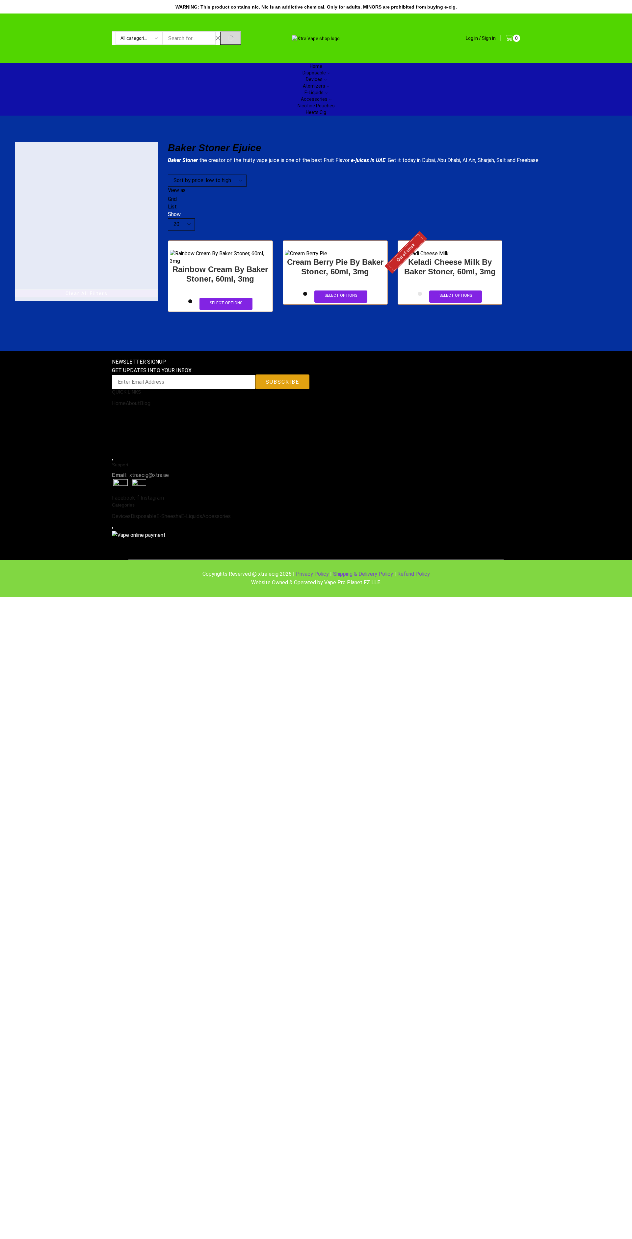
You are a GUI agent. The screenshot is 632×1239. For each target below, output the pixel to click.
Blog (145, 403)
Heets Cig (316, 112)
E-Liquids (191, 516)
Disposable (143, 516)
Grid (172, 199)
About (133, 403)
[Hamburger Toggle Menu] (112, 459)
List (172, 207)
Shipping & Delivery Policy (363, 574)
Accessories (314, 99)
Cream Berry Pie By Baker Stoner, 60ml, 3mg (335, 267)
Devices (121, 516)
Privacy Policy (312, 574)
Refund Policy (413, 574)
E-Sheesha (168, 516)
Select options (226, 303)
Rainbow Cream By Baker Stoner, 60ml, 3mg (220, 274)
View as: (177, 190)
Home (119, 403)
